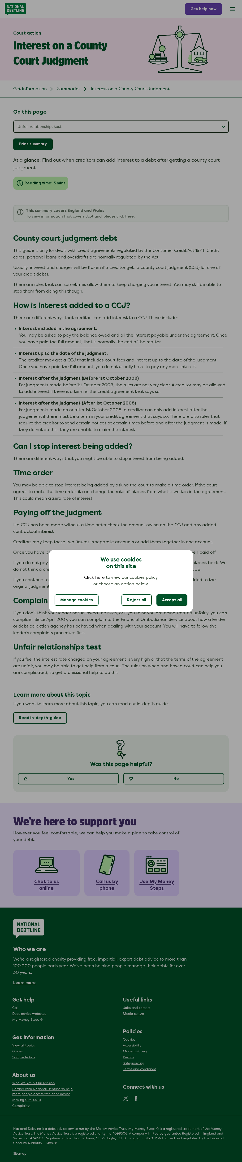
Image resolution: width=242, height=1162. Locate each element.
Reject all (136, 600)
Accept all (172, 600)
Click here (94, 577)
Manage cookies (76, 600)
